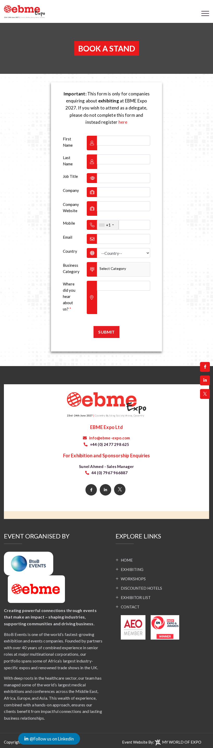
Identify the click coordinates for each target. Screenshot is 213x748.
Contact (130, 606)
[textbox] (113, 268)
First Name (68, 141)
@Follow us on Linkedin (52, 739)
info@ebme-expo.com (109, 437)
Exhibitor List (136, 597)
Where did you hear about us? (69, 296)
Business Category (71, 268)
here (123, 122)
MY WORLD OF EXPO (181, 742)
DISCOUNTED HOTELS (141, 588)
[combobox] (107, 225)
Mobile (69, 223)
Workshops (133, 578)
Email (67, 237)
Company (71, 190)
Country (70, 251)
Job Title (70, 176)
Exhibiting (132, 569)
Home (127, 560)
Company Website (71, 207)
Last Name (68, 160)
